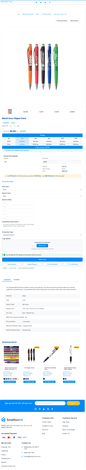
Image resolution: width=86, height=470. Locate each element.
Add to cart (42, 259)
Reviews (16, 279)
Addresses (4, 451)
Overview (7, 279)
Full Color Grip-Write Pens (50, 368)
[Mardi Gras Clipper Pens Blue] (72, 112)
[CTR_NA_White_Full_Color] (51, 355)
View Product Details (7, 181)
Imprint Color (6, 193)
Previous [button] (2, 112)
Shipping (65, 426)
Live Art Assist (74, 264)
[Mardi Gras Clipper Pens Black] (25, 112)
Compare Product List (8, 466)
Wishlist (3, 462)
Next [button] (82, 112)
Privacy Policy (46, 422)
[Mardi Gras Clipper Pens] (10, 112)
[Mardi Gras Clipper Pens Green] (56, 112)
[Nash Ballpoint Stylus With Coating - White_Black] (71, 355)
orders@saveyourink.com (31, 456)
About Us (45, 430)
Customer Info (6, 447)
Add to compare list (14, 126)
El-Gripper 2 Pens (30, 367)
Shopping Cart (6, 458)
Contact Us (66, 433)
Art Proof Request (52, 264)
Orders (3, 455)
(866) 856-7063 (29, 452)
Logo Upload (6, 238)
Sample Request (32, 264)
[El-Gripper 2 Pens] (31, 355)
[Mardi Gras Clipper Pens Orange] (41, 112)
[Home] (19, 14)
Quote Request (12, 264)
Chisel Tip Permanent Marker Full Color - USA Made (11, 368)
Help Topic (65, 422)
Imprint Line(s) (7, 199)
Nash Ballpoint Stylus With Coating (70, 368)
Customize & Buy (10, 381)
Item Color (5, 186)
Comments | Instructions (10, 222)
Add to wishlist (10, 126)
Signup (73, 403)
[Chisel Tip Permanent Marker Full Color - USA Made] (11, 355)
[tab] (7, 280)
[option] (13, 112)
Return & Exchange (68, 430)
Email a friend (18, 126)
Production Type (7, 232)
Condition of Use (47, 426)
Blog (43, 433)
